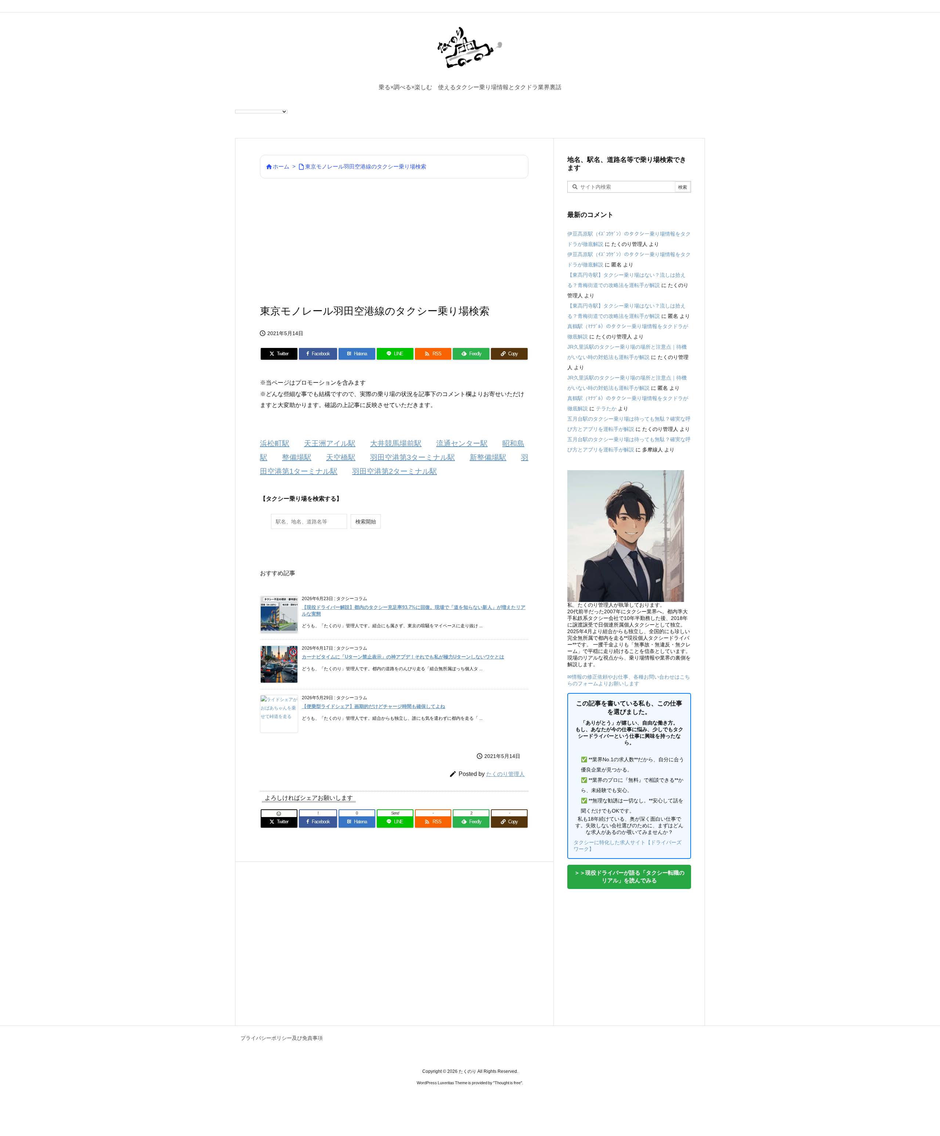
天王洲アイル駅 (329, 443)
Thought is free (508, 1083)
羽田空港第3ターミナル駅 (412, 457)
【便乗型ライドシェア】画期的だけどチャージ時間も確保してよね (373, 706)
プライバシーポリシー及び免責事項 (282, 1038)
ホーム (281, 166)
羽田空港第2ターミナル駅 (394, 471)
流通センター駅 (462, 443)
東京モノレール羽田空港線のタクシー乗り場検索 (365, 166)
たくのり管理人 (505, 774)
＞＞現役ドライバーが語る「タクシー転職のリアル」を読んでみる (629, 876)
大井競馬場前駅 (396, 443)
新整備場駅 (488, 457)
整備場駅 (296, 457)
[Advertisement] (394, 240)
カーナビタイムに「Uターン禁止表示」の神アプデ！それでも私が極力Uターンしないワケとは (403, 657)
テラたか (606, 408)
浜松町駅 (274, 443)
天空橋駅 (340, 457)
